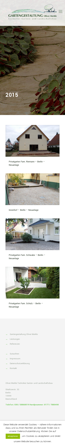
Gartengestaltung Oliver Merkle (24, 334)
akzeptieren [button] (13, 436)
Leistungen (15, 339)
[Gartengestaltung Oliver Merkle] (32, 12)
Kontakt (13, 368)
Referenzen (15, 344)
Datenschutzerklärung (20, 363)
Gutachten (14, 353)
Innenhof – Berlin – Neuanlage (23, 210)
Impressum (15, 358)
